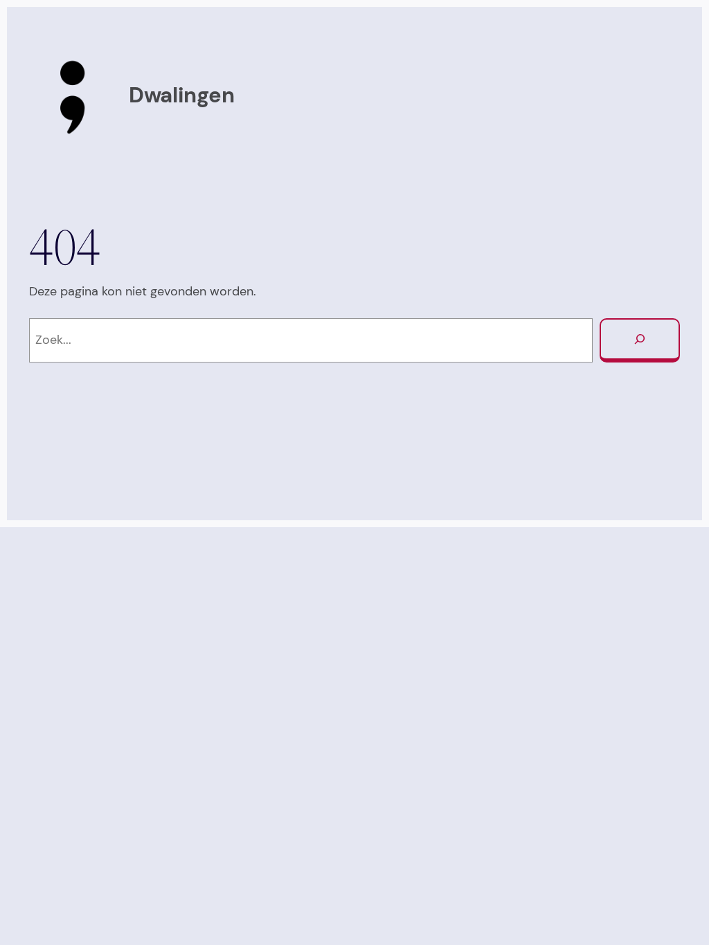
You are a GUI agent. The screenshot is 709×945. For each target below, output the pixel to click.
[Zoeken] (640, 340)
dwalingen (181, 95)
